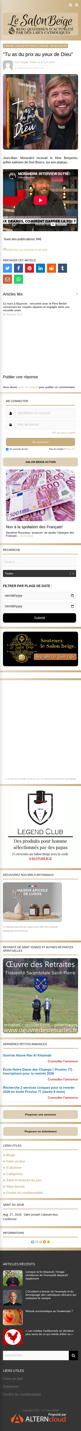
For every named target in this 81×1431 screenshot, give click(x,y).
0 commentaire (23, 67)
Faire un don (15, 1161)
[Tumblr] (62, 268)
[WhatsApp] (18, 279)
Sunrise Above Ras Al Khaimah (27, 1055)
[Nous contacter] (36, 1242)
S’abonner (14, 1167)
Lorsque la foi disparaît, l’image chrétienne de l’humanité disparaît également (47, 1275)
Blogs (10, 1155)
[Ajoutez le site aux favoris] (40, 1242)
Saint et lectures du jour (24, 1180)
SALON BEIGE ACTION (41, 462)
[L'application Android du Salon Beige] (48, 1242)
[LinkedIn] (40, 268)
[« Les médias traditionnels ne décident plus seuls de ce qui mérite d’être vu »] (13, 1344)
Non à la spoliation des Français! (34, 527)
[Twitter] (7, 268)
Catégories (14, 1174)
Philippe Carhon (28, 62)
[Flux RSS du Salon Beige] (44, 1242)
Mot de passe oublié (63, 432)
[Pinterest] (29, 268)
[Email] (7, 279)
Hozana (72, 779)
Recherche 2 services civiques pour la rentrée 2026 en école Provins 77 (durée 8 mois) (38, 1090)
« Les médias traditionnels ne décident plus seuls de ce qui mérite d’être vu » (50, 1332)
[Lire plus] (27, 535)
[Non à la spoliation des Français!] (40, 520)
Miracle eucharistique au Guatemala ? (49, 1311)
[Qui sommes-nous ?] (32, 1242)
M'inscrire (70, 449)
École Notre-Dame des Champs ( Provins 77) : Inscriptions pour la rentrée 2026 (39, 1072)
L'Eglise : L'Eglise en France (20, 46)
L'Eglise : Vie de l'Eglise (53, 46)
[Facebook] (18, 268)
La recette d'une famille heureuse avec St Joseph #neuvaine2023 (35, 779)
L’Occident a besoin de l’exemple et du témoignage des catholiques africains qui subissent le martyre (51, 1295)
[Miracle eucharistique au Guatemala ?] (13, 1324)
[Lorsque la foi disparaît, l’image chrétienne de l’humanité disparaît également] (13, 1285)
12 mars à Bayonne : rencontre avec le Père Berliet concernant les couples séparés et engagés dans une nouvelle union (36, 307)
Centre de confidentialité (24, 1192)
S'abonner (11, 1387)
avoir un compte (28, 387)
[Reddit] (51, 268)
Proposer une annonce (40, 1114)
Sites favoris (15, 1186)
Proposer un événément (41, 1131)
